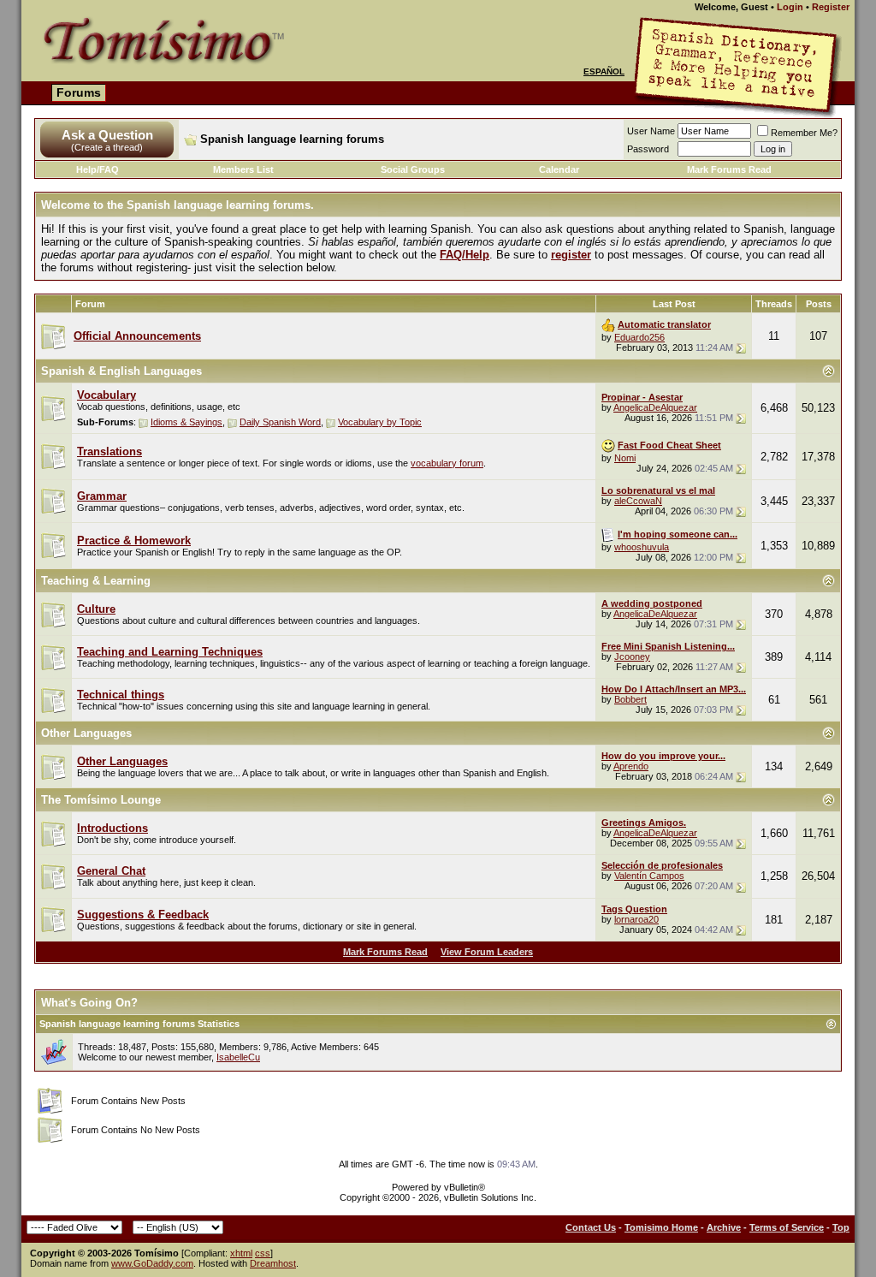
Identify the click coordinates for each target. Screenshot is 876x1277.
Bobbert (630, 699)
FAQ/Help (464, 254)
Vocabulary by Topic (380, 422)
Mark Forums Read (729, 169)
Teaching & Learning (96, 580)
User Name (651, 131)
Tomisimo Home (661, 1227)
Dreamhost (273, 1263)
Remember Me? (804, 133)
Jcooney (632, 656)
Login (790, 7)
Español (603, 71)
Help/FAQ (97, 169)
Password (648, 149)
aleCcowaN (638, 501)
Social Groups (413, 169)
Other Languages (86, 733)
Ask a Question (107, 135)
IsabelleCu (238, 1057)
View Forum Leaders (487, 952)
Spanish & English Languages (121, 371)
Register (830, 7)
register (571, 254)
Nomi (625, 458)
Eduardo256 (639, 337)
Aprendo (630, 766)
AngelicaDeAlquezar (655, 407)
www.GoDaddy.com (152, 1263)
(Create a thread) (107, 147)
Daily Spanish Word (280, 422)
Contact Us (590, 1227)
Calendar (559, 169)
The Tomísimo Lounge (101, 799)
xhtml (241, 1253)
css (262, 1253)
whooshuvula (641, 547)
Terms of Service (786, 1227)
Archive (724, 1227)
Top (840, 1227)
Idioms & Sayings (186, 422)
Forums (78, 92)
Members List (243, 169)
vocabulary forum (447, 463)
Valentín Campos (649, 875)
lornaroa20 (636, 919)
